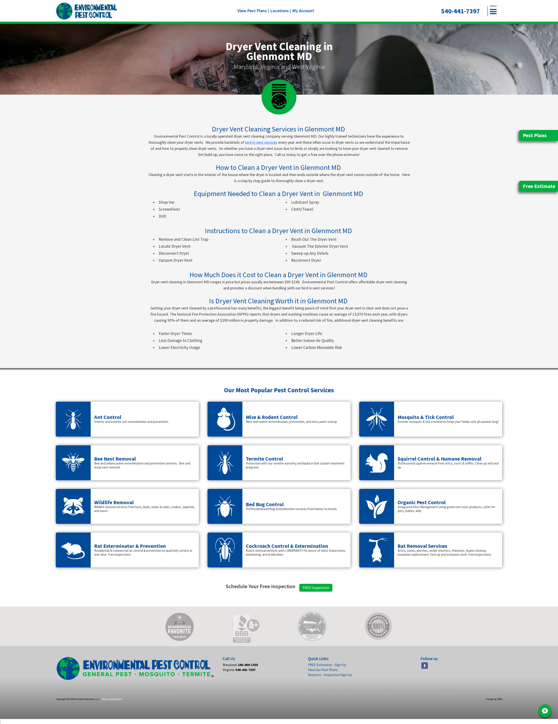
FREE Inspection (316, 587)
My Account (303, 10)
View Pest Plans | (253, 10)
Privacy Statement (112, 699)
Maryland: (240, 665)
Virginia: (239, 670)
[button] (495, 11)
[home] (86, 11)
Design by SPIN (494, 699)
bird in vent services (261, 142)
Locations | (280, 10)
